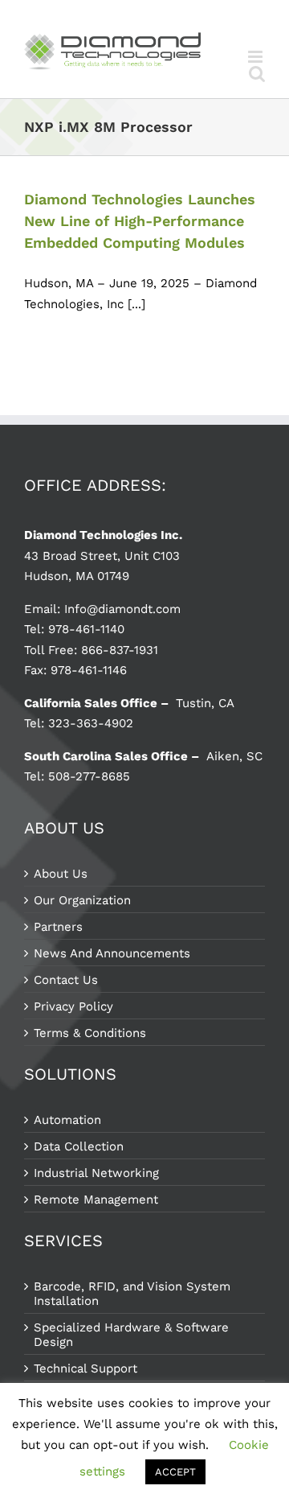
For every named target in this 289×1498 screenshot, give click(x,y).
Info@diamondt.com (122, 609)
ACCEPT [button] (175, 1472)
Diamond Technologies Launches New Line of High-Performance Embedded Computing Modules (139, 221)
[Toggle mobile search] (257, 73)
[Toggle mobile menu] (256, 56)
